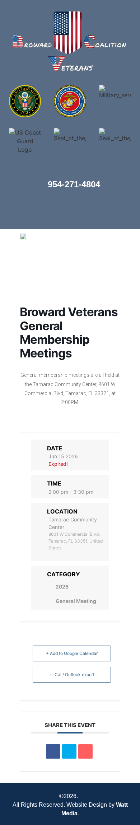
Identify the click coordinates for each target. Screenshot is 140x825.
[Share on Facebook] (53, 751)
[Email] (85, 751)
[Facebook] (127, 212)
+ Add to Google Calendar (72, 653)
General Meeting (76, 601)
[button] (9, 212)
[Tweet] (69, 751)
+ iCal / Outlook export (72, 674)
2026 (62, 586)
